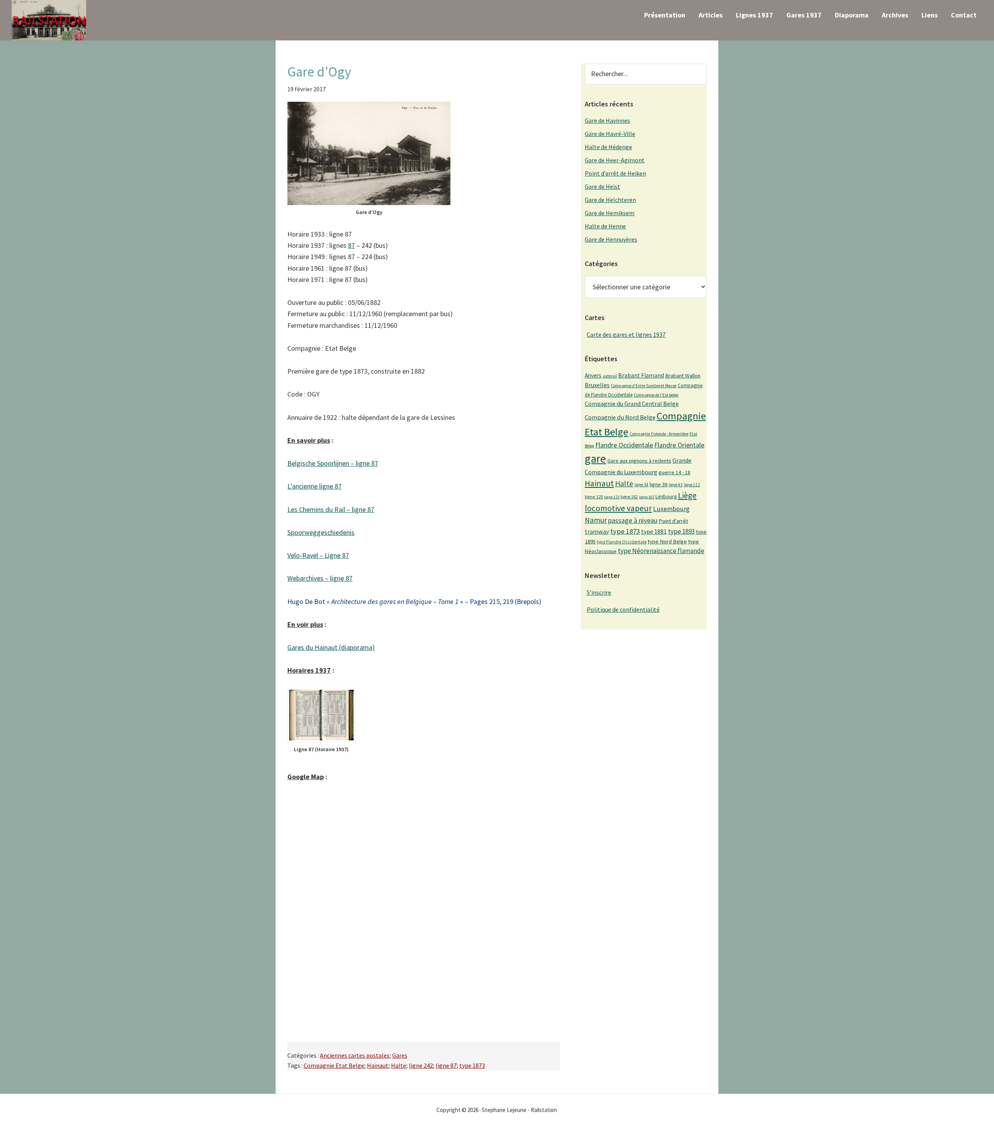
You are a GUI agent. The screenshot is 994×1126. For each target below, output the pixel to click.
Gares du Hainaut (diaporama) (331, 647)
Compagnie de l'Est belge (656, 395)
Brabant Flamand (641, 375)
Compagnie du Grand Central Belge (632, 403)
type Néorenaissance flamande (661, 550)
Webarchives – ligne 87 (320, 578)
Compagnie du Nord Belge (620, 417)
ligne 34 (641, 484)
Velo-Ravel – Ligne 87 (318, 555)
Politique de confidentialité (623, 609)
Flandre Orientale (679, 445)
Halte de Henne (605, 226)
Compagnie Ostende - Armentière (658, 434)
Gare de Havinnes (607, 120)
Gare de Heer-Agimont (615, 160)
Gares (399, 1055)
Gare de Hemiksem (609, 213)
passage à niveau (632, 520)
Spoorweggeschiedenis (321, 532)
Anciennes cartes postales (354, 1055)
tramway (597, 531)
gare (595, 458)
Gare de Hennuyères (611, 239)
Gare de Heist (602, 186)
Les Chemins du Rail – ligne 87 (330, 509)
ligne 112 (692, 484)
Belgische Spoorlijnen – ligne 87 (332, 463)
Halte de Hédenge (608, 147)
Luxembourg (671, 509)
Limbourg (666, 496)
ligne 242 (421, 1065)
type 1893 (681, 531)
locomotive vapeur (618, 508)
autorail (610, 376)
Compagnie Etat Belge (334, 1065)
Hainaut (377, 1065)
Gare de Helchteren (610, 200)
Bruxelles (597, 385)
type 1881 (654, 531)
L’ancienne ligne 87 (314, 486)
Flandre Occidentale (624, 444)
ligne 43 (676, 484)
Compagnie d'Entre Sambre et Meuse (643, 385)
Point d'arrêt (673, 520)
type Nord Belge (667, 541)
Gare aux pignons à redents (639, 460)
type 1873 (472, 1065)
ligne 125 (594, 496)
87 (351, 245)
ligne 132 (611, 496)
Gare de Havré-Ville (610, 133)
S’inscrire (599, 592)
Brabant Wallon (682, 375)
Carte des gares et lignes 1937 (626, 334)
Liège (687, 495)
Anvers (593, 375)
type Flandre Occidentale (621, 542)
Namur (596, 520)
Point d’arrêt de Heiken (615, 173)
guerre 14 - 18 (674, 472)
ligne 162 (629, 496)
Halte (398, 1065)
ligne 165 (646, 496)
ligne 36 (658, 484)
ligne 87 (446, 1065)
